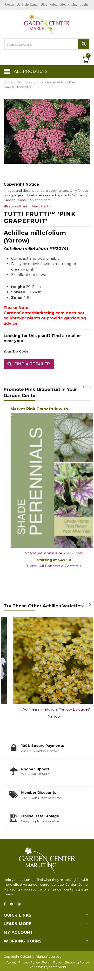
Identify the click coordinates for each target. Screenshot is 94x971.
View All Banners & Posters (47, 566)
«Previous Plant (15, 206)
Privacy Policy (29, 962)
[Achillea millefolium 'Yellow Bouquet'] (47, 660)
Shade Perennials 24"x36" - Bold (47, 553)
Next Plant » (41, 206)
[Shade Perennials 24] (47, 480)
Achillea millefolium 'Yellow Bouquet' (47, 709)
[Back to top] (89, 962)
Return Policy (52, 962)
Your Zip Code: (16, 351)
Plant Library (26, 82)
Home (8, 82)
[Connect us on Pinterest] (13, 904)
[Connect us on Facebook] (6, 904)
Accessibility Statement (47, 967)
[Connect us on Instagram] (20, 904)
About (11, 962)
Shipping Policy (77, 962)
